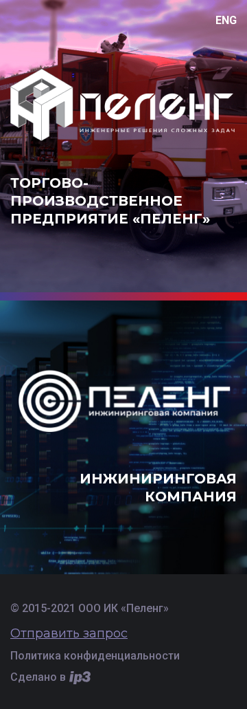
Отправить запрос (69, 633)
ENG (226, 20)
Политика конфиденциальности (95, 655)
